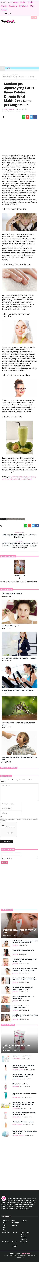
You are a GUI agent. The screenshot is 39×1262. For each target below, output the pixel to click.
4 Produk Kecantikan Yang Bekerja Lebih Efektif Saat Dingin (19, 931)
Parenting (15, 1232)
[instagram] (10, 14)
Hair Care (24, 1234)
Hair (4, 1225)
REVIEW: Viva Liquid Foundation (23, 1122)
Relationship (5, 1241)
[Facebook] (2, 14)
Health (31, 2)
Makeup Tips (6, 1232)
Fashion (23, 2)
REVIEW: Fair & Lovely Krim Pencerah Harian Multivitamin (16, 1046)
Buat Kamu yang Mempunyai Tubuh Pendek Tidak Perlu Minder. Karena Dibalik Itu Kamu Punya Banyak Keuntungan (19, 544)
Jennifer (5, 935)
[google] (27, 117)
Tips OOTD (15, 1223)
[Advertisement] (19, 44)
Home (3, 75)
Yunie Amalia (16, 1117)
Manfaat (4, 6)
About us (13, 1255)
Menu (9, 68)
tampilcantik (25, 1253)
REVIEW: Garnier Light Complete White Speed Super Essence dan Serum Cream (23, 1104)
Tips (32, 6)
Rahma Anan (16, 1108)
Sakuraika (15, 1086)
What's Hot (23, 1241)
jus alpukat (11, 519)
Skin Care (24, 1239)
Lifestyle (24, 1220)
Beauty (16, 2)
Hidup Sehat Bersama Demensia (12, 593)
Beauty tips (5, 1220)
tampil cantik (24, 6)
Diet (14, 1244)
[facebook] (35, 117)
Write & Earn (22, 1255)
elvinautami (7, 1050)
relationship (13, 6)
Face (4, 1223)
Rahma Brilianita (17, 1069)
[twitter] (31, 117)
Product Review (24, 1232)
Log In (34, 17)
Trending (14, 1225)
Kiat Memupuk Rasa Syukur (10, 626)
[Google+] (6, 14)
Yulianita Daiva (9, 109)
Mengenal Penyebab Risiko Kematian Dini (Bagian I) (18, 690)
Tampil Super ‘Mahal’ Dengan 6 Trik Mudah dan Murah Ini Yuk (19, 535)
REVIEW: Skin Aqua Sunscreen (22, 1056)
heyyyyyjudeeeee (17, 1124)
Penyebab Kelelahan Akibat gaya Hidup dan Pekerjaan (19, 658)
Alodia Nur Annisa (18, 1135)
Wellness (4, 10)
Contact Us (20, 1257)
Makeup (23, 1237)
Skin (4, 1230)
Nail (4, 1227)
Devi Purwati (16, 1058)
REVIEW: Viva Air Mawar (20, 1084)
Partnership (32, 1255)
